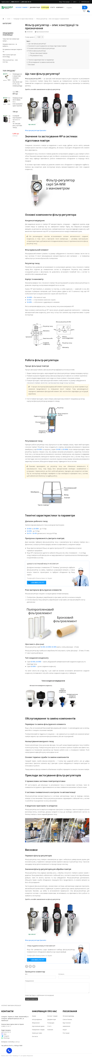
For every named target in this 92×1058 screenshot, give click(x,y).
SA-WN (29, 302)
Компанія (50, 1029)
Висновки (31, 65)
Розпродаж (50, 1023)
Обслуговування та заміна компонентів (41, 62)
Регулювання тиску (36, 56)
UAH (76, 2)
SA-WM (29, 297)
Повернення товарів (38, 1029)
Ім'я (26, 974)
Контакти (35, 1036)
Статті (49, 1026)
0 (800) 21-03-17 (6, 1026)
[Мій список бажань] (84, 10)
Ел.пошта (61, 974)
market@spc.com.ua (13, 1042)
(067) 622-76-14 (26, 2)
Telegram (6, 1036)
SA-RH (35, 533)
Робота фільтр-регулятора (37, 51)
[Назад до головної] (3, 19)
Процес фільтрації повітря (38, 53)
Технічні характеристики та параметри (41, 60)
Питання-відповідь (68, 1016)
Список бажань (67, 1019)
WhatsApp (7, 1038)
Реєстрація (66, 1033)
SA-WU (29, 300)
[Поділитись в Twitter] (33, 966)
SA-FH (29, 533)
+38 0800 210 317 (37, 582)
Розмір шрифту (29, 37)
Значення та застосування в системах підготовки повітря (47, 46)
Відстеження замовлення (67, 1024)
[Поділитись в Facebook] (27, 966)
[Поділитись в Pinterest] (30, 966)
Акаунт (65, 1029)
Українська (85, 2)
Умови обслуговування (37, 1017)
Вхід (60, 2)
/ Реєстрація (65, 2)
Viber (5, 1034)
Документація (51, 1019)
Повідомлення (29, 981)
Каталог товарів (52, 1016)
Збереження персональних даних (38, 1024)
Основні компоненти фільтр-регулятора (41, 48)
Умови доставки (37, 1033)
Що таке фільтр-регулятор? (37, 44)
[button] (36, 37)
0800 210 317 (15, 2)
